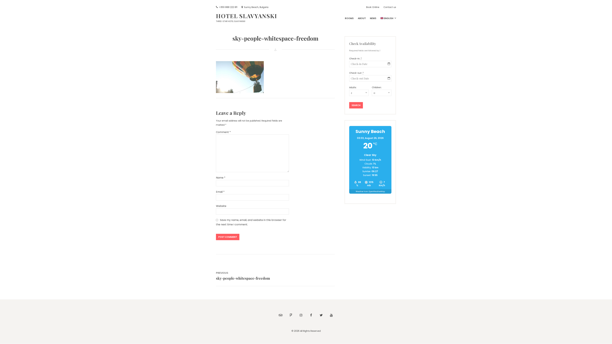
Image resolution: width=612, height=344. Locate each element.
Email (220, 192)
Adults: (353, 87)
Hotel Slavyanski (246, 16)
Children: (377, 87)
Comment (223, 132)
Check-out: (356, 73)
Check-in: (355, 58)
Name (220, 177)
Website (221, 206)
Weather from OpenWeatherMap (370, 191)
